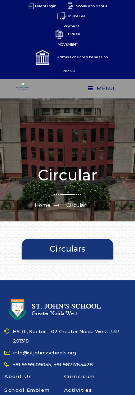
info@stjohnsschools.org (44, 352)
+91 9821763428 (73, 364)
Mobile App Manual (91, 6)
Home (42, 205)
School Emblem (27, 390)
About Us (18, 376)
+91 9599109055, (31, 364)
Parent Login (45, 6)
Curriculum (79, 376)
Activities (78, 390)
